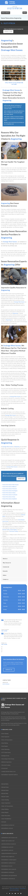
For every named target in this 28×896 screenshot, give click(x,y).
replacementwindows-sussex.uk (9, 853)
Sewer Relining (5, 809)
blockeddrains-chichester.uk (8, 878)
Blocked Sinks (5, 793)
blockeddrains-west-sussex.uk (9, 869)
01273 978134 (9, 23)
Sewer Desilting (5, 799)
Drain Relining (5, 743)
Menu (24, 12)
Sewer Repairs (13, 529)
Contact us (5, 579)
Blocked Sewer (5, 790)
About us (5, 558)
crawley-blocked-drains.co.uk (8, 771)
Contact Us (21, 478)
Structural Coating (13, 531)
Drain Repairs (5, 746)
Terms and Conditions (14, 888)
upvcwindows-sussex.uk (7, 850)
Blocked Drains (5, 787)
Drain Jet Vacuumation (7, 740)
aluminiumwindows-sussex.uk (9, 844)
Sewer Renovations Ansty (9, 496)
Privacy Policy (22, 888)
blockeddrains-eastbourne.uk (8, 863)
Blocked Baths (5, 784)
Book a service (5, 12)
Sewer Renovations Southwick (10, 494)
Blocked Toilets (6, 529)
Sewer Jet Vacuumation (7, 806)
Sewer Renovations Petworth (10, 488)
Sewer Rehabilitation (6, 818)
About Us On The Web (14, 890)
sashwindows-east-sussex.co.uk (9, 837)
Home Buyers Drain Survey (8, 759)
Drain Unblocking (5, 749)
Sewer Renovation (6, 815)
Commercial (6, 567)
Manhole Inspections (6, 762)
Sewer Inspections (6, 803)
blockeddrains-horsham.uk (8, 825)
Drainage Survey (5, 755)
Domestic (5, 571)
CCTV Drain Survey (6, 752)
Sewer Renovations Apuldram (10, 498)
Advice (4, 575)
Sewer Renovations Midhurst (9, 486)
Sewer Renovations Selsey (9, 492)
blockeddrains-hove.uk (7, 866)
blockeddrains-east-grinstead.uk (9, 875)
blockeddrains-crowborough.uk (9, 859)
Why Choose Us (7, 562)
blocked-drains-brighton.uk (8, 856)
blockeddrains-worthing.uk (8, 872)
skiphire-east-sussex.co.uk (8, 840)
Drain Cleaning (5, 733)
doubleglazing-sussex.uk (7, 847)
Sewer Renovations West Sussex (11, 484)
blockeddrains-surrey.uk (7, 828)
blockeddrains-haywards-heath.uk (10, 774)
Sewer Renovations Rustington (10, 490)
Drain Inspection (5, 736)
